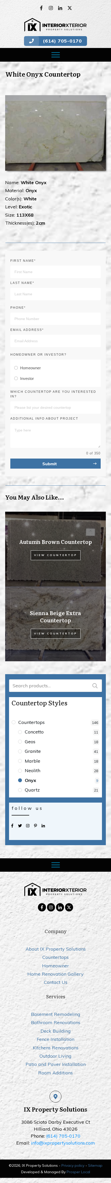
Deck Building (56, 1031)
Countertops (31, 722)
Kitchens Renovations (55, 1048)
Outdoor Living (55, 1056)
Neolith (32, 770)
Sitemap (95, 1165)
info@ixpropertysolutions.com (63, 1143)
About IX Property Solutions (56, 949)
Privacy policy (72, 1165)
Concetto (34, 732)
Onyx (30, 780)
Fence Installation (55, 1039)
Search (95, 685)
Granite (33, 751)
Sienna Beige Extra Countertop (55, 616)
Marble (32, 761)
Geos (30, 742)
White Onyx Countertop (43, 73)
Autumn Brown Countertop (55, 541)
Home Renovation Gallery (55, 974)
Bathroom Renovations (55, 1022)
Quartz (32, 790)
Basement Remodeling (55, 1014)
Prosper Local (78, 1172)
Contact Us (55, 982)
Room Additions (55, 1073)
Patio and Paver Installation (56, 1064)
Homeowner (55, 966)
